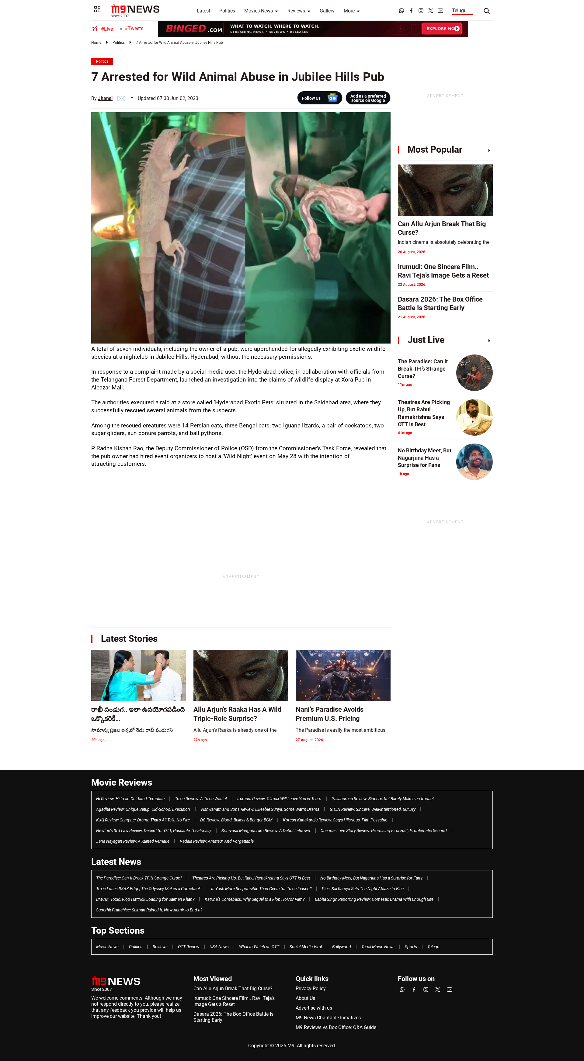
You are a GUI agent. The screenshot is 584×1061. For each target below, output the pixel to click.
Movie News (107, 946)
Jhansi (105, 98)
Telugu (459, 10)
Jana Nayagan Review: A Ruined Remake (132, 841)
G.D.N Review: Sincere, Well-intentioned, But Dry (372, 809)
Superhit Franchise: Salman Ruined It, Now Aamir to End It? (149, 909)
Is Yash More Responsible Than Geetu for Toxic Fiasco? (261, 888)
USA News (219, 946)
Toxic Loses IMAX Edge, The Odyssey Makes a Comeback (148, 888)
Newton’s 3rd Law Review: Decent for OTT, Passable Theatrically (153, 830)
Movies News (258, 11)
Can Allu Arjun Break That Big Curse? (233, 988)
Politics (227, 11)
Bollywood (341, 946)
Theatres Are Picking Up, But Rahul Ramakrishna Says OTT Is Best (251, 878)
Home (96, 42)
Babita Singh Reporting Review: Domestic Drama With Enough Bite (374, 899)
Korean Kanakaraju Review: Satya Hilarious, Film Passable (335, 819)
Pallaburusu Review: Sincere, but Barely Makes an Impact (383, 798)
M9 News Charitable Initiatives (328, 1018)
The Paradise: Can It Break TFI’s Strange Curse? (139, 878)
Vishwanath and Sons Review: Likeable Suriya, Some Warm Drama (259, 809)
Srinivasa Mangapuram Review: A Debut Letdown (265, 830)
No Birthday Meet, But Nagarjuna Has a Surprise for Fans (371, 878)
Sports (411, 946)
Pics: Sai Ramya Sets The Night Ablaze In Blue (363, 888)
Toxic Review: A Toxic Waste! (201, 798)
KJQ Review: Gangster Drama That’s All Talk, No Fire (143, 819)
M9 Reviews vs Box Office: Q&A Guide (336, 1027)
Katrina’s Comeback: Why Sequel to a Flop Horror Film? (254, 899)
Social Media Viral (306, 946)
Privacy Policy (311, 988)
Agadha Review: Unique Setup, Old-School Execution (143, 809)
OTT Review (188, 946)
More (349, 11)
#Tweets (134, 28)
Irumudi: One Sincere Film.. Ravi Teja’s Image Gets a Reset (234, 1001)
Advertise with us (314, 1008)
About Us (305, 998)
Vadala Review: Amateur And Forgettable (217, 841)
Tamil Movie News (378, 946)
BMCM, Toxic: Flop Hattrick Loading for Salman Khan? (145, 899)
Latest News (116, 861)
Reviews (296, 11)
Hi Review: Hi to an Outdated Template (130, 798)
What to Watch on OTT (259, 946)
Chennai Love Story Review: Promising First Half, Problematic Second (384, 830)
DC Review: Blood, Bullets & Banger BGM (236, 819)
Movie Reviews (121, 782)
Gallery (327, 11)
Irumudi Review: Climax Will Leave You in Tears (279, 798)
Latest (203, 11)
